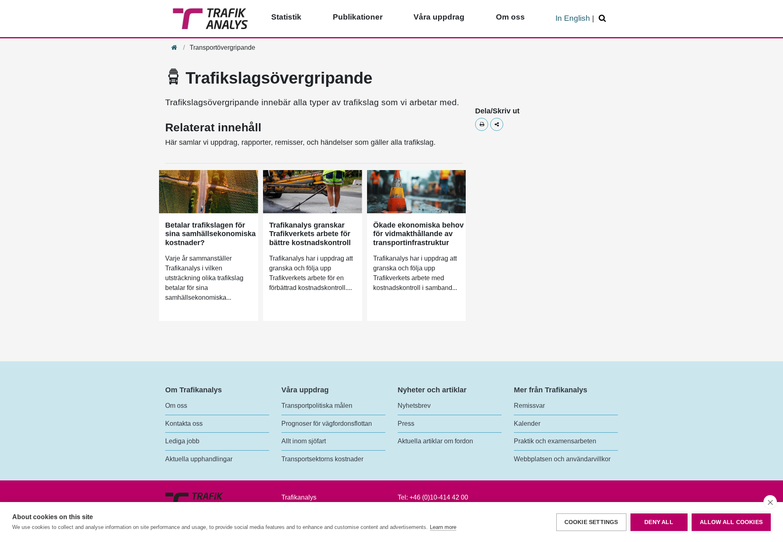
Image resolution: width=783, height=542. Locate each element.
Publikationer (358, 17)
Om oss (510, 17)
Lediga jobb (182, 441)
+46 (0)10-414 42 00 (438, 497)
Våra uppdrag (439, 17)
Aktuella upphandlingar (198, 459)
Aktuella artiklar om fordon (435, 441)
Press (406, 423)
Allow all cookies (731, 522)
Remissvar (529, 405)
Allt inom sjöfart (303, 441)
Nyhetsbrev (414, 405)
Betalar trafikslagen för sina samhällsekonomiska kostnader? (210, 234)
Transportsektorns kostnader (322, 459)
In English (572, 18)
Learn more (443, 527)
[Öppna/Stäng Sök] (603, 18)
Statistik (286, 17)
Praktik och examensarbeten (555, 441)
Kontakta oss (184, 423)
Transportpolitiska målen (316, 405)
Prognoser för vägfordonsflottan (326, 423)
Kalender (527, 423)
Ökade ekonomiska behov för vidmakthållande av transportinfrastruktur (418, 234)
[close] (770, 502)
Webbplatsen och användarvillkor (562, 459)
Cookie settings (591, 522)
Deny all (658, 522)
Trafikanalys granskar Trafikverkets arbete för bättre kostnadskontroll (310, 234)
